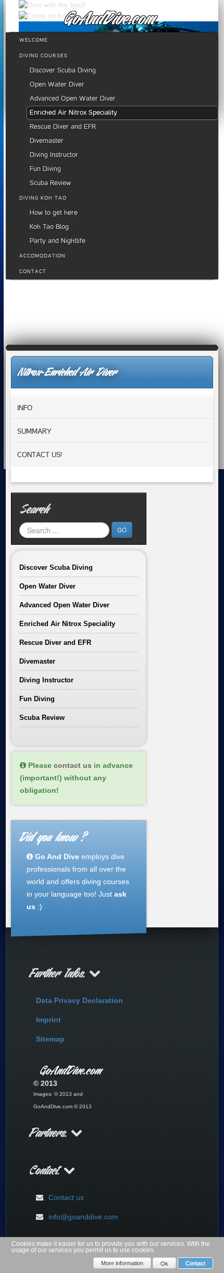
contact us (73, 765)
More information (122, 1263)
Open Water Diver (47, 586)
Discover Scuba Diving (56, 567)
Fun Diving (37, 699)
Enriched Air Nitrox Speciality (67, 624)
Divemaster (37, 661)
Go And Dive (57, 856)
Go (122, 529)
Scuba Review (42, 717)
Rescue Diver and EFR (55, 642)
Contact (195, 1263)
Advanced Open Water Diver (64, 605)
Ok (164, 1263)
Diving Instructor (46, 680)
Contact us (66, 1197)
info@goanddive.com (83, 1217)
